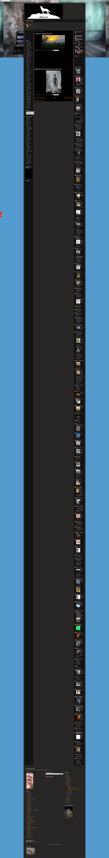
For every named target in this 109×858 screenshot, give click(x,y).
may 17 (69, 793)
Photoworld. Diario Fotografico (79, 498)
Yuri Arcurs (78, 354)
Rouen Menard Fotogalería (28, 101)
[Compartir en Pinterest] (58, 50)
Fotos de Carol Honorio (78, 167)
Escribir (27, 132)
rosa (28, 823)
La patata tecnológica (78, 742)
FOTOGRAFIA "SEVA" (78, 218)
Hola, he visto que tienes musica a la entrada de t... (79, 724)
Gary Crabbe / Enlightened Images (79, 318)
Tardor (81, 747)
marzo (68, 798)
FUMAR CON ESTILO (82, 349)
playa (28, 817)
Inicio (55, 97)
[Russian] (82, 51)
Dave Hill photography (28, 50)
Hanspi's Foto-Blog (79, 298)
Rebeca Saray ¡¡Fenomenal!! (28, 99)
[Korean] (80, 52)
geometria (29, 805)
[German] (76, 47)
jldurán (41, 50)
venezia (28, 837)
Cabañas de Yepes (30, 798)
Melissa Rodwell (29, 88)
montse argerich (79, 209)
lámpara (28, 807)
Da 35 (77, 564)
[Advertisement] (53, 60)
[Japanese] (78, 52)
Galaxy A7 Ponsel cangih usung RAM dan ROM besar (79, 333)
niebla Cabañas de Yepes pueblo (32, 810)
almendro (28, 793)
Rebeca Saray (78, 309)
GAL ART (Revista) (28, 136)
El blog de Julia (79, 681)
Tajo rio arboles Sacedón (31, 827)
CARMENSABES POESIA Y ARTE (79, 488)
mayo (68, 785)
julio (68, 782)
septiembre (69, 779)
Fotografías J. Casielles (78, 369)
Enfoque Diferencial (79, 532)
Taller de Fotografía (79, 506)
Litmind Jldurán (28, 83)
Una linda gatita (81, 481)
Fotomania (78, 746)
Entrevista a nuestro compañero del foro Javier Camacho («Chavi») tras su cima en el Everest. (79, 232)
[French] (79, 45)
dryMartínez (78, 420)
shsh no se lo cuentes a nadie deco (79, 314)
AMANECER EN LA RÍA (82, 195)
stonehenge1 (28, 102)
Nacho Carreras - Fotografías (79, 88)
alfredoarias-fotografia (78, 457)
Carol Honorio (28, 48)
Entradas (28, 112)
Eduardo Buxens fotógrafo (29, 53)
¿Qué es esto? (29, 178)
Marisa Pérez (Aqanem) (28, 146)
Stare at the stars (79, 632)
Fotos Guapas (78, 513)
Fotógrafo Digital (79, 143)
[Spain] (79, 48)
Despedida (78, 219)
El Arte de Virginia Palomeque (79, 185)
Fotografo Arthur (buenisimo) (29, 134)
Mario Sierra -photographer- (28, 87)
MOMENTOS (78, 761)
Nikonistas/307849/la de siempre (29, 151)
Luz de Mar (78, 539)
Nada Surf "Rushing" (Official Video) (82, 327)
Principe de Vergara (30, 821)
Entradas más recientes (40, 97)
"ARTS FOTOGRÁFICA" (79, 648)
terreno (28, 831)
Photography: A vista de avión (79, 288)
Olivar (28, 813)
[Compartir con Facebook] (57, 50)
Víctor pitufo (28, 161)
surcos (28, 826)
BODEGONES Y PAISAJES (79, 76)
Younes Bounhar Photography (79, 563)
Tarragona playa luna (30, 830)
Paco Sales (78, 461)
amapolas (28, 795)
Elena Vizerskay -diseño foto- (29, 61)
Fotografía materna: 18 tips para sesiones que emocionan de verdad (79, 140)
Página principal (29, 20)
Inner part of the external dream (79, 559)
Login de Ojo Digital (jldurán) (28, 138)
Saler (28, 825)
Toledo (28, 832)
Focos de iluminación (28, 67)
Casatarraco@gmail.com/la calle (29, 128)
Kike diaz (28, 82)
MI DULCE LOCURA (79, 578)
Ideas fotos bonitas (28, 76)
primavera (29, 820)
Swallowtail (28, 103)
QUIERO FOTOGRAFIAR (78, 346)
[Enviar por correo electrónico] (53, 50)
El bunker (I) (82, 266)
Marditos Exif (78, 567)
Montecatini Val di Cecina (82, 393)
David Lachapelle (29, 51)
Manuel (27, 142)
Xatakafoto (78, 157)
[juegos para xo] (78, 51)
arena (28, 796)
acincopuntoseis (79, 324)
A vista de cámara (79, 754)
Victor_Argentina (29, 157)
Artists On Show (79, 161)
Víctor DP (28, 158)
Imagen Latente (79, 331)
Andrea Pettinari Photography (79, 280)
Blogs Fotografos (29, 47)
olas (28, 812)
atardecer (28, 797)
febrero (68, 799)
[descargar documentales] (80, 47)
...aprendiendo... (79, 594)
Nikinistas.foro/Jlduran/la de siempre (29, 148)
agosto (68, 781)
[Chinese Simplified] (79, 53)
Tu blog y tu (78, 574)
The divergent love (79, 560)
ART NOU (77, 222)
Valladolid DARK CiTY (82, 642)
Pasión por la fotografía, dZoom (29, 92)
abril (68, 796)
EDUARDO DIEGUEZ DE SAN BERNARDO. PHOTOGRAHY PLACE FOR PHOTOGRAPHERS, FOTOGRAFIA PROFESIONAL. (79, 614)
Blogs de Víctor (29, 126)
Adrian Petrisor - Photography (79, 522)
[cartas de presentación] (79, 49)
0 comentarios (47, 94)
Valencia (28, 836)
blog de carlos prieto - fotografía (79, 714)
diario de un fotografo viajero (79, 264)
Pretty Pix (78, 131)
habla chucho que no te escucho (79, 756)
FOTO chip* (78, 554)
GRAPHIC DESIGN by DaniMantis (79, 640)
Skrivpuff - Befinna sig (79, 555)
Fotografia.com (78, 138)
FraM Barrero (28, 72)
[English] (79, 42)
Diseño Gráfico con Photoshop (79, 193)
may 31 (69, 786)
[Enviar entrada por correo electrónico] (52, 50)
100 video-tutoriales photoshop (28, 119)
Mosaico (82, 399)
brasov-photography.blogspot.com (79, 424)
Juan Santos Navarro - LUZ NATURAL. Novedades (78, 238)
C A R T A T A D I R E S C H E (79, 96)
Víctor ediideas (28, 160)
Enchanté (77, 391)
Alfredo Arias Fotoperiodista (28, 44)
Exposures (78, 760)
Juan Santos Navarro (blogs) (28, 79)
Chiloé (77, 421)
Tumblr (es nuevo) (28, 105)
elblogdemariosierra (79, 758)
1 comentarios (47, 50)
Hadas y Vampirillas (79, 405)
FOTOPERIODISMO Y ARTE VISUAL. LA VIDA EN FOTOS (79, 697)
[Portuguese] (76, 52)
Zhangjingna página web (28, 107)
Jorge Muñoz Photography (78, 337)
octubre (68, 778)
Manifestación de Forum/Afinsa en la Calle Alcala (48, 69)
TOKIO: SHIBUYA (82, 619)
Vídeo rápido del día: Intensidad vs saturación (79, 387)
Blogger (60, 844)
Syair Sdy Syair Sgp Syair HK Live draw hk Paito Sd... (79, 163)
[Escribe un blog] (55, 50)
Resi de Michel (28, 156)
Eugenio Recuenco (28, 64)
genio (28, 803)
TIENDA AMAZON (79, 310)
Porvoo (82, 69)
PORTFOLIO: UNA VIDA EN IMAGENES (79, 706)
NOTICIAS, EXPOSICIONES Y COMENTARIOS (79, 602)
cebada (28, 801)
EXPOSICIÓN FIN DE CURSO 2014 (82, 509)
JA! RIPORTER (78, 669)
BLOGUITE (78, 398)
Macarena (28, 139)
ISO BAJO (78, 469)
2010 (67, 802)
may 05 (69, 794)
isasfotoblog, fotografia (78, 587)
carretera (28, 800)
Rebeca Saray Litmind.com (28, 96)
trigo (28, 835)
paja (28, 815)
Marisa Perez (78, 728)
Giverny (82, 273)
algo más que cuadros (78, 272)
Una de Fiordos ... (82, 500)
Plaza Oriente (29, 818)
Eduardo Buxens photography (79, 149)
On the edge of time (79, 689)
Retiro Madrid (29, 822)
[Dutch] (80, 51)
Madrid (28, 808)
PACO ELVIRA (78, 763)
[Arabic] (82, 52)
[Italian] (76, 51)
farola (28, 802)
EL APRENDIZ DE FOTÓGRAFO (79, 625)
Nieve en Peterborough (82, 580)
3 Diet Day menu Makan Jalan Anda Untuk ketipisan (79, 295)
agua (28, 792)
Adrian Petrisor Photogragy (28, 42)
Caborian (77, 229)
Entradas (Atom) (42, 100)
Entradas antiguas (68, 97)
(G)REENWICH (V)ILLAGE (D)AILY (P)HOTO (79, 176)
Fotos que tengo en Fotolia (29, 71)
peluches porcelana (30, 816)
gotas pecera (78, 678)
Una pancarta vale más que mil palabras (82, 672)
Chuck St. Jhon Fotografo (29, 130)
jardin (28, 806)
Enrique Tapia (28, 62)
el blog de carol (79, 440)
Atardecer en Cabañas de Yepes (43, 33)
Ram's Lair (79, 733)
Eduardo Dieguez (29, 55)
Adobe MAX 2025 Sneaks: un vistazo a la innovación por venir (79, 145)
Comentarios (29, 113)
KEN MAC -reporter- (28, 81)
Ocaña (28, 811)
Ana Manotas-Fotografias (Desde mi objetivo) (79, 105)
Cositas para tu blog (79, 722)
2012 (67, 775)
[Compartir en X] (56, 50)
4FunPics (77, 293)
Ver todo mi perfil (32, 26)
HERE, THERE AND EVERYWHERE (79, 257)
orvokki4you (78, 68)
